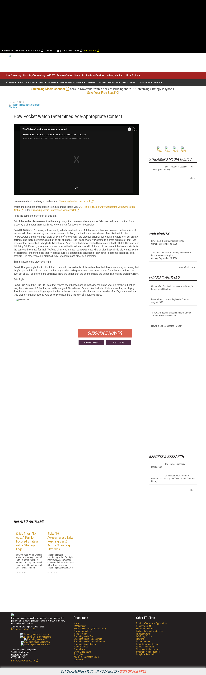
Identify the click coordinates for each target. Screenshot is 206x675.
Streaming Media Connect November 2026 (20, 50)
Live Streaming (13, 75)
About (157, 82)
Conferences (144, 82)
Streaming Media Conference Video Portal (53, 210)
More (192, 178)
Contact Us (79, 659)
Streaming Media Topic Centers (88, 639)
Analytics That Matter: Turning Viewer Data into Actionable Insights (171, 254)
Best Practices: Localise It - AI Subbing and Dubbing (172, 168)
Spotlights (78, 654)
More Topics (132, 75)
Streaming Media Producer (148, 652)
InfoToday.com (143, 633)
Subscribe (30, 82)
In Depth (52, 82)
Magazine (80, 626)
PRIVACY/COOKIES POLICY (23, 660)
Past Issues (118, 342)
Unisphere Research (145, 654)
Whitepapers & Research (72, 82)
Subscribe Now (102, 333)
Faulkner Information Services (149, 631)
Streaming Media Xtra (83, 636)
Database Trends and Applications (151, 623)
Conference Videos (82, 631)
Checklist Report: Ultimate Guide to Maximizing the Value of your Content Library (173, 478)
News (41, 82)
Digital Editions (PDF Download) (90, 628)
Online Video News (82, 652)
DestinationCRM (143, 626)
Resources (113, 82)
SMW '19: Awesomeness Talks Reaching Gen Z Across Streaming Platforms (60, 541)
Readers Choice (81, 646)
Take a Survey (128, 82)
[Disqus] (76, 395)
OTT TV (51, 75)
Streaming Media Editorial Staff (25, 104)
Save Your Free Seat (100, 93)
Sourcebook (90, 50)
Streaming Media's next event (74, 201)
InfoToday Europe (144, 636)
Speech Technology (145, 646)
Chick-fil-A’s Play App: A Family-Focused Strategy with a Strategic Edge (27, 541)
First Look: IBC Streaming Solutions (167, 241)
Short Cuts (14, 107)
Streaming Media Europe (147, 649)
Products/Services (95, 75)
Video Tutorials (80, 633)
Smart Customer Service (147, 644)
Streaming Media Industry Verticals (89, 641)
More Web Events (187, 267)
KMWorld (140, 639)
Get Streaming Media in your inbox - (103, 671)
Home (20, 82)
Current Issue (91, 342)
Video (101, 82)
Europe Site (51, 50)
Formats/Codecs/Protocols (70, 75)
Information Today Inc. (21, 629)
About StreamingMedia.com (86, 657)
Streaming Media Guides (85, 644)
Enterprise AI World (145, 628)
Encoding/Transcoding (34, 75)
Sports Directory (70, 50)
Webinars (92, 82)
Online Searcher (143, 641)
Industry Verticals (115, 75)
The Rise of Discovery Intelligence (168, 465)
